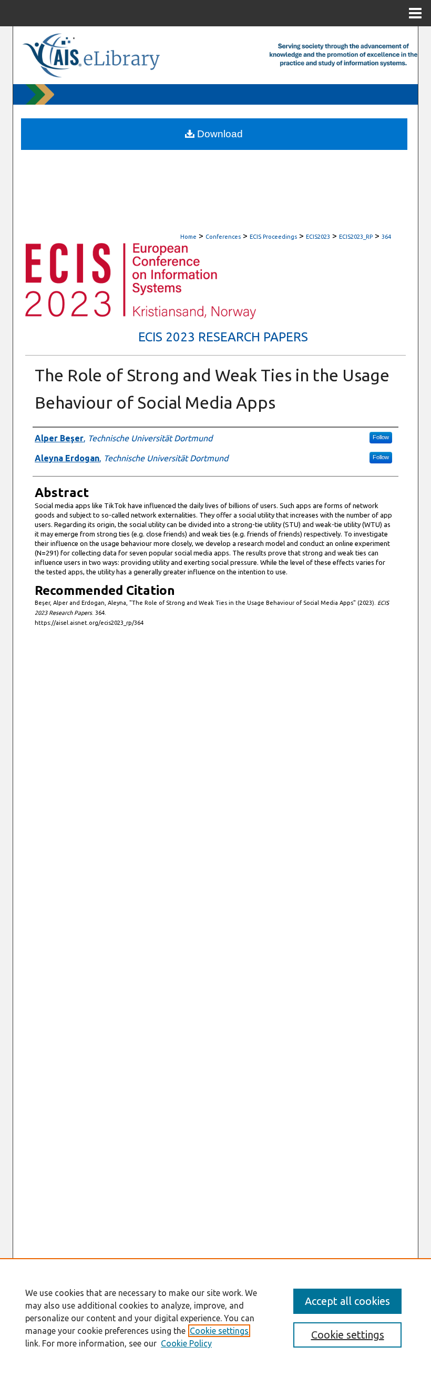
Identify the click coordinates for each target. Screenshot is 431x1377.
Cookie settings (219, 1330)
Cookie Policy (186, 1343)
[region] (215, 1317)
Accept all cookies (347, 1301)
